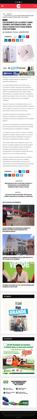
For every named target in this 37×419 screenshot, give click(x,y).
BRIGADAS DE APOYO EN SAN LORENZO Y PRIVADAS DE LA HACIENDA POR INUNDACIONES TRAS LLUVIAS (18, 185)
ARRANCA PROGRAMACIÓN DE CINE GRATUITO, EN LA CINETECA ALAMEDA (18, 258)
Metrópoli (5, 19)
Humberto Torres (11, 32)
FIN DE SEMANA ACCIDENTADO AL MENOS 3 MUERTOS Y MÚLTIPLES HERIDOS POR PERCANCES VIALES (16, 229)
